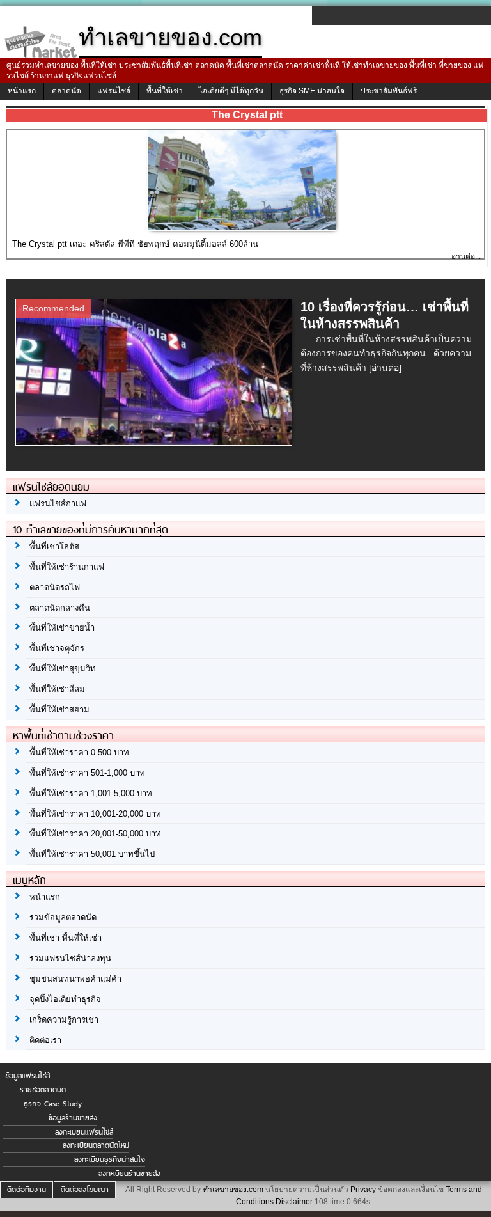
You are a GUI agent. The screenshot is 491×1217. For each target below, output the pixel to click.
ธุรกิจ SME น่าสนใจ (312, 90)
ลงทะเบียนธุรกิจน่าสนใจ (109, 1159)
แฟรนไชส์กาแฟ (57, 503)
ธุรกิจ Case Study (53, 1103)
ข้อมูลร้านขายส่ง (73, 1117)
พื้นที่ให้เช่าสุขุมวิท (62, 668)
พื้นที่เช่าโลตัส (54, 546)
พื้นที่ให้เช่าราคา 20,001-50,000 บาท (95, 833)
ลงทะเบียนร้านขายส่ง (129, 1173)
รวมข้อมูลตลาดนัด (63, 917)
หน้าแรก (22, 90)
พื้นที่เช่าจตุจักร (56, 648)
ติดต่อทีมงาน (26, 1189)
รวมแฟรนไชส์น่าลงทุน (70, 958)
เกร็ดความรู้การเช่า (63, 1020)
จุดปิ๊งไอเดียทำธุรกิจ (65, 999)
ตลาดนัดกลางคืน (59, 608)
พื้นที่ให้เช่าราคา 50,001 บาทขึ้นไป (92, 854)
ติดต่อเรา (45, 1040)
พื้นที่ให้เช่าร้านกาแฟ (66, 567)
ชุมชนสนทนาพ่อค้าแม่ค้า (75, 979)
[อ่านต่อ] (385, 368)
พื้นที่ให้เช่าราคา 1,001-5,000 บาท (90, 793)
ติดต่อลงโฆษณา (85, 1189)
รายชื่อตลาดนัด (43, 1089)
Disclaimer (294, 1201)
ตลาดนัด (66, 90)
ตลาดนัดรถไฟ (54, 587)
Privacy (363, 1189)
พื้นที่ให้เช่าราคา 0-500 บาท (79, 752)
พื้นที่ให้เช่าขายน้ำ (62, 627)
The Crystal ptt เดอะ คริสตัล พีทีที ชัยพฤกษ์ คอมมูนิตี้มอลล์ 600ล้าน (135, 244)
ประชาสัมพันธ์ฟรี (389, 90)
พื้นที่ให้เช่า (164, 90)
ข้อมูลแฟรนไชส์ (27, 1075)
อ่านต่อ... (466, 256)
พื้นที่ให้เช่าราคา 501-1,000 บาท (87, 773)
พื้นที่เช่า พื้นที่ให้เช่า (65, 938)
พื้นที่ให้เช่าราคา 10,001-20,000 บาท (95, 814)
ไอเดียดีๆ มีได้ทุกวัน (231, 90)
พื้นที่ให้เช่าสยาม (59, 709)
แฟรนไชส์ (113, 90)
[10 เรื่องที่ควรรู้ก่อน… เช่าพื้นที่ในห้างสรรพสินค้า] (155, 442)
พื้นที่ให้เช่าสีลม (57, 689)
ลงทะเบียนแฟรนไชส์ (84, 1132)
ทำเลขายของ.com (233, 1189)
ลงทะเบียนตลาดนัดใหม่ (96, 1145)
